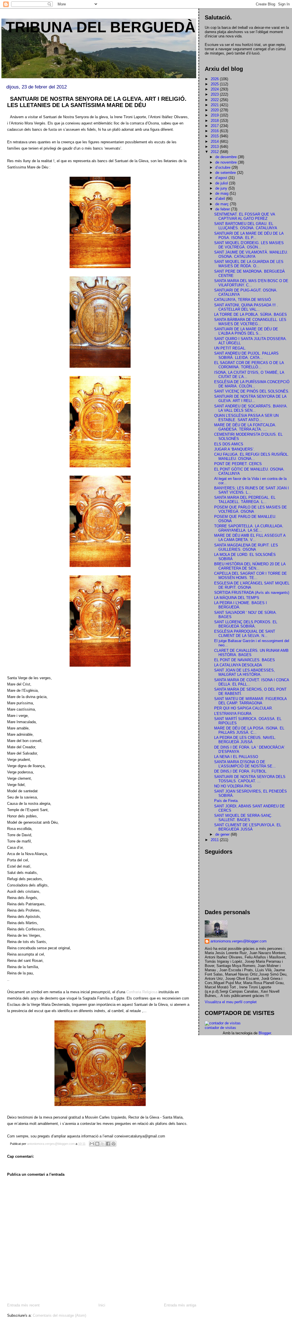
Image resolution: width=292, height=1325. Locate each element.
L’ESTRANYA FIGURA (233, 713)
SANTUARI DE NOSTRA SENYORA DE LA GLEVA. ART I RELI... (250, 398)
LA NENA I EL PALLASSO (236, 757)
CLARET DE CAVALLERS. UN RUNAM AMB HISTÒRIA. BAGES (251, 652)
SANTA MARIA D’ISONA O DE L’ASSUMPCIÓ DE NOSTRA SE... (245, 764)
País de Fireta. (226, 801)
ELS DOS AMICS (228, 444)
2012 (215, 152)
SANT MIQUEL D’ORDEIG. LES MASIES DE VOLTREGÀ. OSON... (249, 245)
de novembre (226, 162)
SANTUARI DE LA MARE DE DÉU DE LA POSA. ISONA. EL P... (248, 235)
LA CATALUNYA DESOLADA (238, 665)
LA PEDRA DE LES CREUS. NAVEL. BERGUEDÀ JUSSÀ (245, 739)
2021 (215, 105)
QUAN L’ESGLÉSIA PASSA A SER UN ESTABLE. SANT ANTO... (246, 417)
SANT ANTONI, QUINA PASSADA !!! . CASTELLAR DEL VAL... (246, 307)
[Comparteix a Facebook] (108, 1144)
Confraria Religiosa (141, 992)
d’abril (220, 198)
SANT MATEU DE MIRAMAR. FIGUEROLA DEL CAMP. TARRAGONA (250, 701)
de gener (223, 834)
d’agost (221, 178)
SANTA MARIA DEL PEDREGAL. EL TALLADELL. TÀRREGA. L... (244, 499)
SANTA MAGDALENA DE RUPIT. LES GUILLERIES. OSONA (246, 547)
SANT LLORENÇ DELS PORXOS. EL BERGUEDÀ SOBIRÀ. (245, 624)
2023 (215, 94)
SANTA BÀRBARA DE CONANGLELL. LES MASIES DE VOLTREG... (250, 321)
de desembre (226, 157)
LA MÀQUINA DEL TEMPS (236, 598)
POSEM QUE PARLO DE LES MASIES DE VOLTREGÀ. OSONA (250, 509)
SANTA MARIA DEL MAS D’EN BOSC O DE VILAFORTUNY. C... (251, 283)
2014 (215, 141)
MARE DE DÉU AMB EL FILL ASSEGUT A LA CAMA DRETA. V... (249, 537)
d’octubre (223, 167)
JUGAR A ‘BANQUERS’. (234, 449)
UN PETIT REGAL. (230, 348)
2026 (215, 79)
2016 (215, 131)
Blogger (265, 1033)
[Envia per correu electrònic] (92, 1144)
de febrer (223, 209)
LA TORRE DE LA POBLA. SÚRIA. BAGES (250, 314)
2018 (215, 120)
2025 (215, 84)
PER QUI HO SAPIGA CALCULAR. (243, 708)
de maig (222, 193)
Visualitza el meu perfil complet (231, 1002)
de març (222, 204)
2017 (215, 126)
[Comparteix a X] (103, 1144)
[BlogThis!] (97, 1144)
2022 (215, 100)
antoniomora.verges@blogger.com (238, 941)
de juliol (222, 183)
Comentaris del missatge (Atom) (59, 1315)
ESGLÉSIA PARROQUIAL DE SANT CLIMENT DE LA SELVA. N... (244, 633)
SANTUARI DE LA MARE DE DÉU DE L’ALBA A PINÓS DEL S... (246, 331)
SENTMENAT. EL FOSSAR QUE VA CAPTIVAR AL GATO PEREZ (244, 216)
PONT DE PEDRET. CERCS (238, 464)
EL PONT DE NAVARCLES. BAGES (244, 660)
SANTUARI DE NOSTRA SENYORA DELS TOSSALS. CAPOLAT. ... (249, 779)
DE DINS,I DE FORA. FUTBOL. (240, 771)
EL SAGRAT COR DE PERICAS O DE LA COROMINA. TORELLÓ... (249, 365)
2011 (215, 840)
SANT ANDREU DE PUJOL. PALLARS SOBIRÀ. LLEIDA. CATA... (246, 355)
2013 (215, 146)
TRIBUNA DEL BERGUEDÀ (101, 27)
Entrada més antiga (180, 1305)
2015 (215, 136)
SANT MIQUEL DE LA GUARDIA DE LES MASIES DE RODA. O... (248, 264)
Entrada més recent (23, 1305)
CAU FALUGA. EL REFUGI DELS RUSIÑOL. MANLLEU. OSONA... (251, 456)
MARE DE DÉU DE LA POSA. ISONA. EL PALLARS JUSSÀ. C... (249, 730)
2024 (215, 89)
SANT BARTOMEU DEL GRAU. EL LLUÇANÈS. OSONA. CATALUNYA (245, 226)
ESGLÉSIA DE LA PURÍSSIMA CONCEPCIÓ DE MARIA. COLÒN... (251, 384)
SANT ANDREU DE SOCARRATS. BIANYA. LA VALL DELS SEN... (251, 408)
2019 (215, 115)
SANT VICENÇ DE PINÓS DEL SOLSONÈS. (251, 391)
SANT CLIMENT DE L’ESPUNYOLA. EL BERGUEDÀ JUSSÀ (247, 827)
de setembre (226, 172)
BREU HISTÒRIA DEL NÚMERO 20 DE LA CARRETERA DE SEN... (249, 566)
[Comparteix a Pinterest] (113, 1144)
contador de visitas (220, 1028)
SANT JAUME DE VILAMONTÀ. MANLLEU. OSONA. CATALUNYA (251, 254)
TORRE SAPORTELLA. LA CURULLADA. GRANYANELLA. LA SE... (248, 528)
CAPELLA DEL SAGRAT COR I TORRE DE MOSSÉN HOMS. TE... (250, 575)
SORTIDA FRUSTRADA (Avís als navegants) (251, 592)
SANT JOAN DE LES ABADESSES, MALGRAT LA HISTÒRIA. (244, 672)
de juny (221, 188)
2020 (215, 110)
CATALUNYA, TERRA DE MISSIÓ (242, 299)
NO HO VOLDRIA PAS (233, 786)
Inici (101, 1305)
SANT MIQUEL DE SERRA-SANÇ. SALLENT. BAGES (243, 817)
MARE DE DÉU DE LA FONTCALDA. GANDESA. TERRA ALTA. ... (245, 427)
